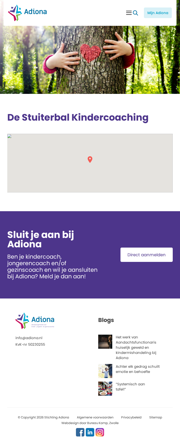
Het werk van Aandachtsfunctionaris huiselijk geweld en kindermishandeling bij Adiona (136, 347)
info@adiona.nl (28, 337)
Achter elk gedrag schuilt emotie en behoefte (138, 369)
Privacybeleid (131, 417)
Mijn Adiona (157, 12)
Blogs (106, 320)
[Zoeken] (135, 13)
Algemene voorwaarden (95, 417)
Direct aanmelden (147, 255)
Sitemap (155, 417)
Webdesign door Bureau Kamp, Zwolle (90, 423)
